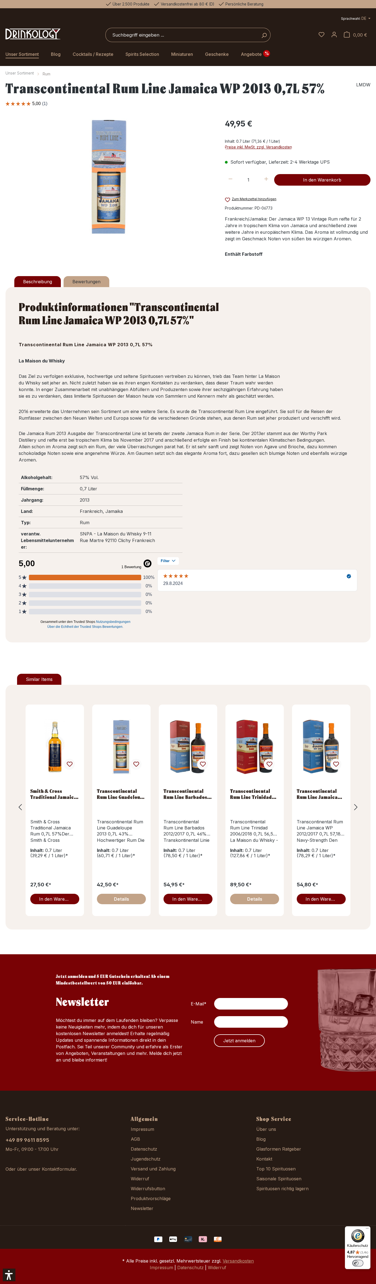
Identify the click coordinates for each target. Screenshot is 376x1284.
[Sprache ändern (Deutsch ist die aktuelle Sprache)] (355, 19)
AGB (135, 1139)
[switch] (357, 1263)
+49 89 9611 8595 (27, 1140)
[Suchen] (264, 35)
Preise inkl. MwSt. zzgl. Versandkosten (258, 147)
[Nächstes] (356, 807)
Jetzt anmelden (239, 1040)
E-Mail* (198, 1004)
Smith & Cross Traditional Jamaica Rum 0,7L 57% (53, 794)
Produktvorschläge (151, 1198)
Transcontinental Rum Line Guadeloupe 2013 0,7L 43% (121, 794)
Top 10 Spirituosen (276, 1169)
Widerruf (140, 1178)
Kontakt (264, 1159)
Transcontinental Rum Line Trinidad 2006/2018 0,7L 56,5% (251, 794)
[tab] (37, 281)
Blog (261, 1139)
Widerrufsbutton (148, 1188)
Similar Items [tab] (39, 679)
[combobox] (181, 35)
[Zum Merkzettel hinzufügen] (69, 764)
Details (121, 899)
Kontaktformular (59, 1169)
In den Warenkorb (322, 180)
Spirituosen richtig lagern (282, 1188)
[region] (109, 177)
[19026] (109, 177)
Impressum (142, 1129)
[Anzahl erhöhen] (266, 180)
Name (197, 1022)
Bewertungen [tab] (86, 281)
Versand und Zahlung (153, 1169)
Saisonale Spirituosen (278, 1178)
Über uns (266, 1129)
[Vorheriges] (20, 807)
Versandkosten (238, 1261)
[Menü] (367, 1229)
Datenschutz (144, 1149)
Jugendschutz (145, 1159)
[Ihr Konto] (334, 35)
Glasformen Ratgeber (278, 1149)
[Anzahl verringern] (230, 180)
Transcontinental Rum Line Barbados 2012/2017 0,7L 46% (186, 794)
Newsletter (142, 1208)
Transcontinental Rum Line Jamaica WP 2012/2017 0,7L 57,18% (318, 794)
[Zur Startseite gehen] (33, 34)
